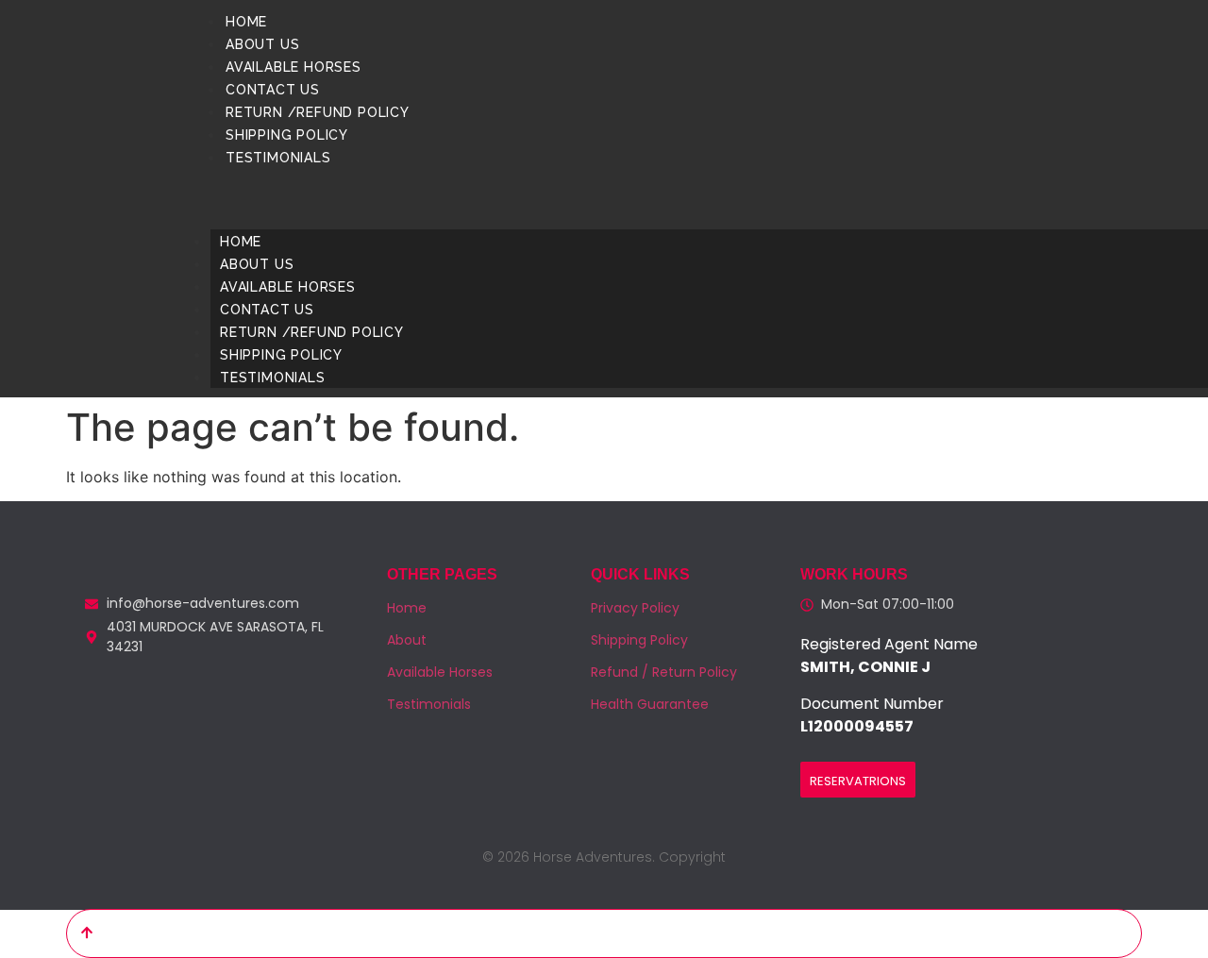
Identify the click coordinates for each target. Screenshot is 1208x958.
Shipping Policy (287, 135)
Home (246, 21)
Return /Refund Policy (318, 112)
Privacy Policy (635, 607)
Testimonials (278, 157)
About (407, 639)
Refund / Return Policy (664, 672)
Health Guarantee (650, 704)
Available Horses (293, 67)
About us (262, 44)
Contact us (273, 89)
